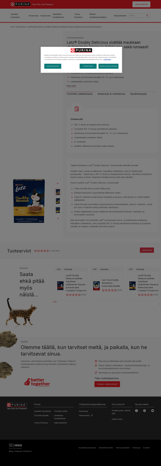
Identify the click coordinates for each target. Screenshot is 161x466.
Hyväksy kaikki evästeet (108, 66)
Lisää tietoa (107, 59)
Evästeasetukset (53, 66)
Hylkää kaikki (88, 66)
